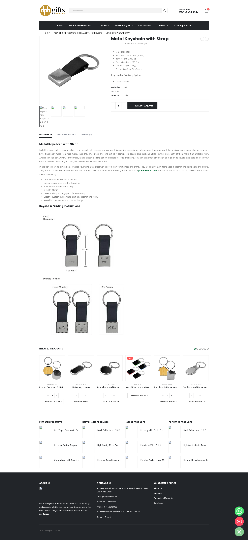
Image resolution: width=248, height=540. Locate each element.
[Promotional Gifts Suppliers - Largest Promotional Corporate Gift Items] (52, 10)
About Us (158, 488)
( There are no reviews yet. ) (136, 43)
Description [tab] (45, 134)
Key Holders (124, 95)
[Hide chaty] (239, 531)
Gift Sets (104, 25)
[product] (52, 368)
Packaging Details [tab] (66, 134)
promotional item (147, 170)
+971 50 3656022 (110, 507)
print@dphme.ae (109, 496)
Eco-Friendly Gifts (124, 25)
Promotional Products (80, 25)
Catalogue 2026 (182, 25)
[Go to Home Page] (40, 33)
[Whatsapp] (239, 511)
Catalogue (158, 503)
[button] (194, 348)
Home (60, 25)
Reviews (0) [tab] (86, 134)
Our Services (144, 25)
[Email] (239, 521)
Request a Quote (144, 105)
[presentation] (40, 70)
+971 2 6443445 (109, 501)
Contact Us (162, 25)
